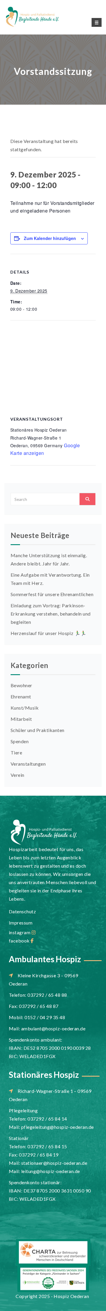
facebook (20, 940)
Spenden (20, 741)
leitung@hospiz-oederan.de (50, 1171)
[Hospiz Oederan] (39, 16)
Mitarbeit (21, 719)
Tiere (16, 752)
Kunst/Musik (25, 707)
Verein (17, 775)
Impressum (20, 922)
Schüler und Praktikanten (37, 730)
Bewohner (21, 685)
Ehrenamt (21, 696)
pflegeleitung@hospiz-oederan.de (57, 1127)
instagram (20, 932)
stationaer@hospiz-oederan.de (54, 1163)
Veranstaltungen (28, 763)
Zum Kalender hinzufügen (50, 238)
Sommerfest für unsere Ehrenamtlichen (52, 594)
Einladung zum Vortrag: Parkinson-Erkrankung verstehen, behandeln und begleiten (51, 614)
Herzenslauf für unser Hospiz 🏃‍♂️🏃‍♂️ (49, 633)
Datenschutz (22, 911)
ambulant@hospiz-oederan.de (53, 1028)
